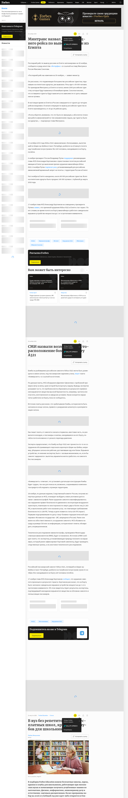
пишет (77, 342)
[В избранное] (86, 189)
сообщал (65, 797)
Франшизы (60, 2)
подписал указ (51, 151)
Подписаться (35, 230)
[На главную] (6, 2)
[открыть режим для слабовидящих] (75, 33)
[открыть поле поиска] (120, 2)
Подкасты (69, 2)
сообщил (66, 547)
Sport (96, 2)
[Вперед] (92, 192)
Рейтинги (51, 2)
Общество (64, 261)
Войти (114, 2)
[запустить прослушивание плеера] (79, 33)
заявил (37, 175)
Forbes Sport (33, 261)
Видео (77, 2)
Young (102, 2)
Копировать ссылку (81, 55)
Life (83, 2)
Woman (89, 2)
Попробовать (68, 48)
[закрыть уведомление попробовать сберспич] (79, 39)
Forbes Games (37, 2)
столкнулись (57, 779)
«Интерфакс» (56, 66)
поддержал (68, 142)
